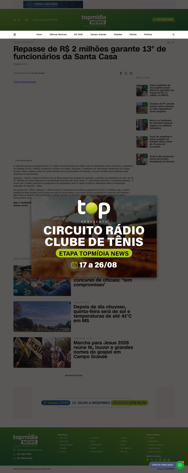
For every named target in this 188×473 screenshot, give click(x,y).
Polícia (133, 34)
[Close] (156, 195)
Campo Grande (98, 34)
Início (39, 34)
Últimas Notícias (58, 34)
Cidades (118, 34)
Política (148, 34)
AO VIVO (78, 34)
